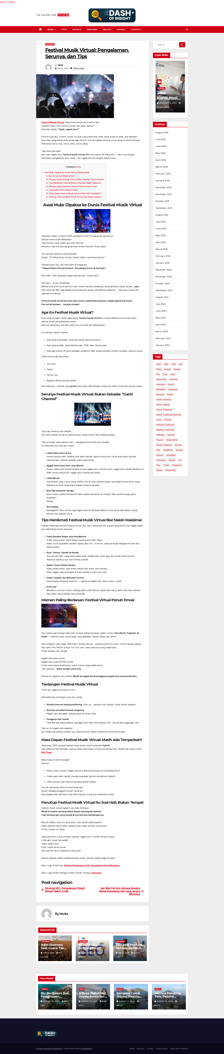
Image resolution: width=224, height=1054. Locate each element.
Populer (159, 440)
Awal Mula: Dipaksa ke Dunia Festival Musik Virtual (66, 172)
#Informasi (78, 68)
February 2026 (163, 173)
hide (78, 167)
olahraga (160, 435)
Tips (158, 465)
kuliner (170, 394)
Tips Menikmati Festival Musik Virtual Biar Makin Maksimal (73, 183)
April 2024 (161, 324)
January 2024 (163, 345)
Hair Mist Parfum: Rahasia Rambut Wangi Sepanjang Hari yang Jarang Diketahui (119, 891)
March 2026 (162, 167)
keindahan (160, 389)
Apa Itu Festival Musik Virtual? (60, 176)
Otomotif (171, 435)
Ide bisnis (174, 379)
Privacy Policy (161, 1049)
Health (107, 29)
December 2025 (164, 187)
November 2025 (164, 194)
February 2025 (163, 256)
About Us (140, 1049)
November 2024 (164, 276)
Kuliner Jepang (162, 404)
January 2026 (163, 180)
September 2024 (164, 290)
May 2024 (161, 317)
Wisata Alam (170, 470)
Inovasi (171, 384)
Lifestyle (167, 420)
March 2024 (162, 331)
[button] (187, 29)
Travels (44, 989)
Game (172, 374)
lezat (158, 420)
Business (161, 88)
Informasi (50, 44)
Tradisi (166, 465)
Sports (76, 29)
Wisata (159, 470)
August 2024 (162, 297)
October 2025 (162, 201)
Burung (177, 369)
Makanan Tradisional (165, 425)
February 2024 (163, 338)
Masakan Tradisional (165, 430)
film (158, 374)
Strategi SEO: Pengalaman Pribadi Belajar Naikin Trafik (65, 890)
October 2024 (163, 283)
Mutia (60, 65)
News (50, 29)
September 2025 (164, 208)
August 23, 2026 (89, 1001)
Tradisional (176, 465)
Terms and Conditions (179, 1049)
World (121, 29)
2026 (173, 364)
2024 (158, 364)
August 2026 (162, 132)
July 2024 (161, 304)
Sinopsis (179, 450)
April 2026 (161, 160)
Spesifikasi (171, 455)
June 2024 (161, 311)
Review (178, 445)
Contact (136, 29)
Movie (81, 989)
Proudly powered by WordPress (49, 1049)
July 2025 (161, 221)
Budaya (167, 369)
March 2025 (162, 249)
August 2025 (162, 215)
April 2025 (161, 242)
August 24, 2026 (51, 1001)
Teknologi (160, 460)
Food (165, 374)
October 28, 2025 (168, 103)
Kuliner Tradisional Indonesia (168, 415)
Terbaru (171, 460)
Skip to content (7, 2)
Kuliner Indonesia (163, 399)
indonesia (160, 384)
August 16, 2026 (165, 1001)
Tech (64, 29)
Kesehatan (173, 389)
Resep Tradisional (164, 445)
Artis (181, 364)
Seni (158, 450)
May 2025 (161, 235)
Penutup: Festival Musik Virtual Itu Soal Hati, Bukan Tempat (73, 197)
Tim (179, 460)
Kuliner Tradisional (164, 410)
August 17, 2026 (127, 1001)
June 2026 (161, 146)
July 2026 (161, 139)
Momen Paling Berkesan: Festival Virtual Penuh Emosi (71, 186)
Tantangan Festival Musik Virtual (62, 190)
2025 (166, 364)
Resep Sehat (171, 440)
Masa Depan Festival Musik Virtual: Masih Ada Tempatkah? (73, 193)
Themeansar (87, 1049)
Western (92, 29)
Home (132, 1049)
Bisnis (158, 369)
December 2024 (164, 269)
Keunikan (160, 394)
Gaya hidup (161, 379)
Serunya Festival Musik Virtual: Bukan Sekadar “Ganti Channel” (75, 179)
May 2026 (161, 153)
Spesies (159, 455)
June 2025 (161, 228)
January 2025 (163, 263)
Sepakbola (168, 450)
